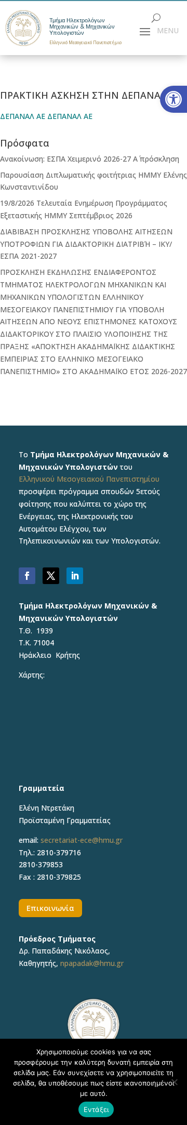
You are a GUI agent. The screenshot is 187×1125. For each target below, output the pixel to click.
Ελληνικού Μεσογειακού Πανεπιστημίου (89, 479)
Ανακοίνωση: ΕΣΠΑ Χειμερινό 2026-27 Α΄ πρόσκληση (89, 159)
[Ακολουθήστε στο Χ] (51, 575)
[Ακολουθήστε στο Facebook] (27, 575)
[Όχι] (174, 1082)
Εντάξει (96, 1109)
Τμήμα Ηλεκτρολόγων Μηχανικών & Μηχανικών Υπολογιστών (82, 26)
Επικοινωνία (50, 908)
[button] (173, 99)
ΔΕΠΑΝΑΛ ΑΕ (22, 116)
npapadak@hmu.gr (92, 963)
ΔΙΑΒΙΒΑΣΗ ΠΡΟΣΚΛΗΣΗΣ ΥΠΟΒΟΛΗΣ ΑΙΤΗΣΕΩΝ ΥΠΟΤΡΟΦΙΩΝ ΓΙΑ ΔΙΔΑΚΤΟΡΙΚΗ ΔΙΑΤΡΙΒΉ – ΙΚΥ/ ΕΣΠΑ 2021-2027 (86, 244)
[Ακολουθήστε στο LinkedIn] (74, 575)
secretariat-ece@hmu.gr (82, 840)
